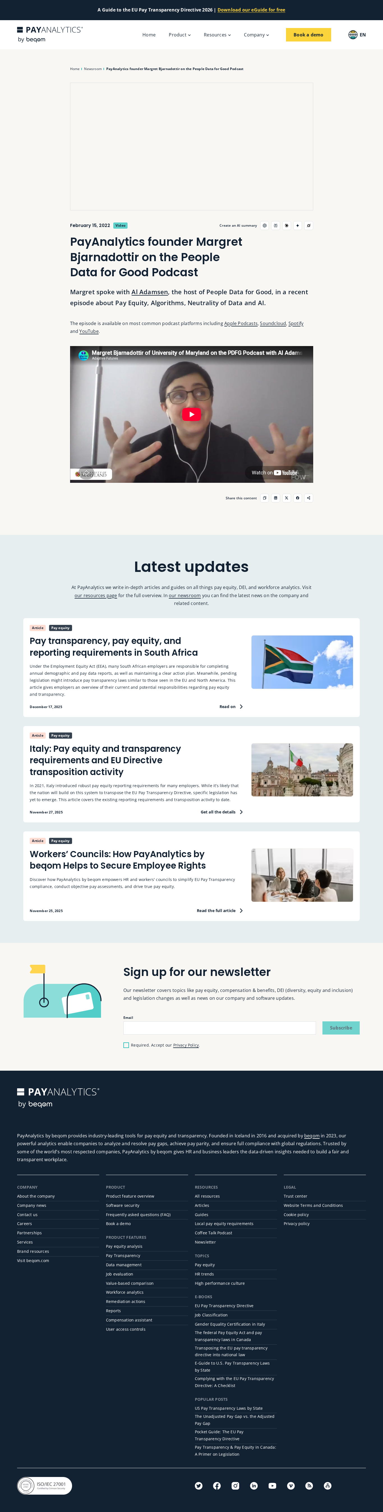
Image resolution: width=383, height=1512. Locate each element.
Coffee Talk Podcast (213, 1232)
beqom (312, 1136)
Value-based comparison (130, 1283)
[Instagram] (235, 1486)
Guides (201, 1214)
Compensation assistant (129, 1320)
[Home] (50, 35)
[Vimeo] (291, 1486)
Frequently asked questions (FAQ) (138, 1214)
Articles (202, 1205)
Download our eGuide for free (251, 10)
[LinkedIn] (254, 1486)
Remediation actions (126, 1301)
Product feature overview (130, 1196)
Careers (24, 1223)
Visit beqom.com (33, 1260)
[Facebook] (217, 1486)
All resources (207, 1196)
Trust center (295, 1196)
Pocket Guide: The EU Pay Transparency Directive (219, 1435)
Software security (122, 1205)
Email (128, 1017)
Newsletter (205, 1242)
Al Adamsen (149, 292)
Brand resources (33, 1251)
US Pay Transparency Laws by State (229, 1408)
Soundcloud (273, 323)
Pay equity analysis (124, 1246)
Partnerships (29, 1232)
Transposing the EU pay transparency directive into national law (231, 1351)
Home (149, 35)
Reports (113, 1310)
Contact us (27, 1214)
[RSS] (309, 1486)
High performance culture (220, 1283)
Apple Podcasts (241, 323)
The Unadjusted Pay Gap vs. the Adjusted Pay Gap (235, 1420)
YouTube (88, 331)
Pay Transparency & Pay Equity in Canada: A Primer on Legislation (235, 1450)
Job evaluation (119, 1274)
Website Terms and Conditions (313, 1205)
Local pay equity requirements (224, 1223)
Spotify (296, 323)
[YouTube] (272, 1486)
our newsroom (185, 595)
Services (25, 1242)
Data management (124, 1264)
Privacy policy (297, 1223)
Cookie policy (296, 1214)
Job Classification (211, 1315)
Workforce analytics (125, 1292)
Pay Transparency (123, 1255)
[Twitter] (198, 1486)
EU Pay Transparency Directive (224, 1305)
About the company (36, 1196)
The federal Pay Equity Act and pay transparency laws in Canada (228, 1336)
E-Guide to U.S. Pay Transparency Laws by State (232, 1366)
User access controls (126, 1329)
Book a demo (118, 1223)
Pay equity (205, 1264)
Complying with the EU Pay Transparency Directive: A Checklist (234, 1382)
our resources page (96, 595)
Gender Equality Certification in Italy (230, 1324)
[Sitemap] (327, 1486)
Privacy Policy (186, 1045)
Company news (31, 1205)
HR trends (204, 1274)
